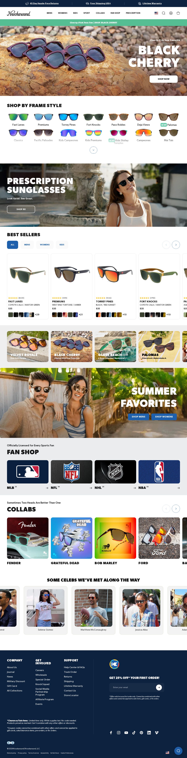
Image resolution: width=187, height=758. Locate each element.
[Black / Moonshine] (75, 314)
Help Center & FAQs (74, 667)
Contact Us (70, 690)
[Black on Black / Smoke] (16, 314)
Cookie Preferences (67, 753)
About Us (12, 667)
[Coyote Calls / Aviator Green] (10, 314)
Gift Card (12, 686)
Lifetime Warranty (73, 686)
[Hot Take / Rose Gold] (65, 314)
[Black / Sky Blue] (109, 314)
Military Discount (16, 681)
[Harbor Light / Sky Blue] (26, 314)
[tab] (12, 245)
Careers (40, 670)
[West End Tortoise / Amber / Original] (71, 274)
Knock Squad (42, 684)
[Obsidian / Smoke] (21, 314)
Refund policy (11, 753)
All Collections (14, 690)
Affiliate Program (45, 699)
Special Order (43, 679)
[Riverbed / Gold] (119, 314)
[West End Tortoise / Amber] (54, 314)
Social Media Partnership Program (42, 692)
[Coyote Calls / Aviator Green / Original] (27, 274)
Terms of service (33, 753)
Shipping (69, 681)
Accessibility (45, 753)
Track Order (70, 672)
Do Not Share (54, 753)
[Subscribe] (159, 687)
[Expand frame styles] (93, 150)
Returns (68, 676)
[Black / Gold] (114, 314)
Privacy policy (22, 753)
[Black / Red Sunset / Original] (115, 274)
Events (39, 704)
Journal (11, 672)
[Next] (176, 245)
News (10, 676)
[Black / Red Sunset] (98, 314)
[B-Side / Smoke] (31, 314)
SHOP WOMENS (164, 417)
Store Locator (71, 695)
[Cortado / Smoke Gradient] (152, 314)
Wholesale (41, 675)
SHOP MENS (138, 417)
